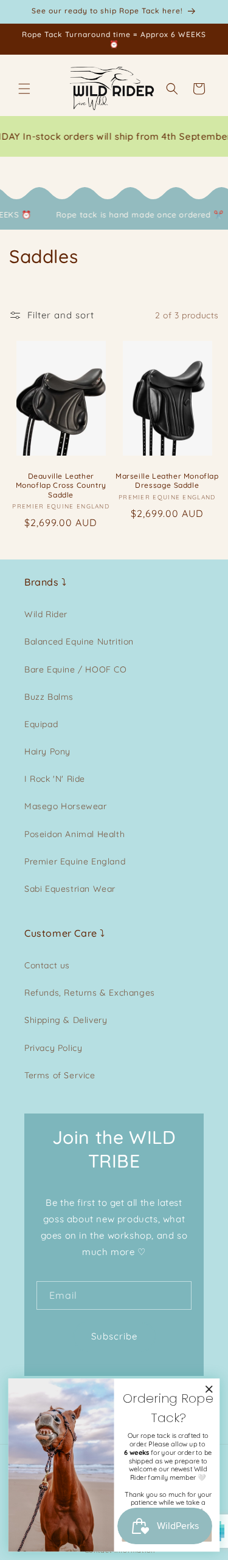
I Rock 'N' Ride (54, 778)
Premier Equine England (74, 861)
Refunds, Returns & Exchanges (89, 992)
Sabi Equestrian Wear (70, 888)
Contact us (47, 965)
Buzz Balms (49, 696)
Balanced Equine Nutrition (79, 641)
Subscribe (114, 1336)
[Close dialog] (209, 1389)
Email (63, 1295)
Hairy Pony (47, 751)
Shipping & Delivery (65, 1019)
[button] (24, 88)
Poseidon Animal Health (74, 834)
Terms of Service (59, 1075)
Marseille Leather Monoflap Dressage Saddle (167, 480)
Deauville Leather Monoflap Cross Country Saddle (61, 485)
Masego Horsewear (65, 806)
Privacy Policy (53, 1047)
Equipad (41, 724)
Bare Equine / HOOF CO (75, 669)
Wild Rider (45, 614)
